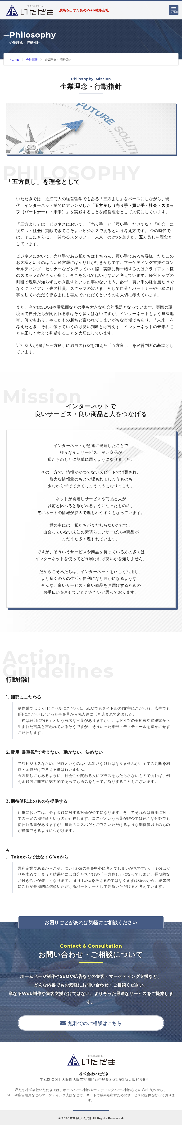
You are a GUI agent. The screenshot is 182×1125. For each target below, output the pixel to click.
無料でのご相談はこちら (95, 1023)
